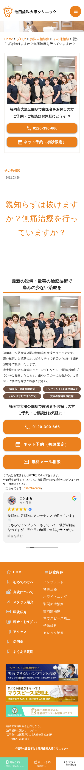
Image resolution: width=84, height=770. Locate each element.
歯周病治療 (52, 611)
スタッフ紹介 (23, 602)
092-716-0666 (32, 488)
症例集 (17, 642)
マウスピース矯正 (57, 618)
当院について (23, 592)
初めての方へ (23, 582)
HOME (18, 572)
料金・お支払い (24, 622)
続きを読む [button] (15, 536)
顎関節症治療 (53, 604)
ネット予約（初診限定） (45, 142)
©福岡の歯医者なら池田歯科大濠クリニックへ (42, 748)
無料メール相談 (45, 462)
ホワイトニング (55, 596)
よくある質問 (23, 651)
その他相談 (12, 170)
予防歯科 (50, 625)
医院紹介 (19, 612)
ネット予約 (44, 764)
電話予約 (14, 764)
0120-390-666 (45, 128)
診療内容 (56, 572)
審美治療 (50, 589)
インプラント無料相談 (71, 763)
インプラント (53, 582)
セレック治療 (53, 633)
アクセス (19, 632)
